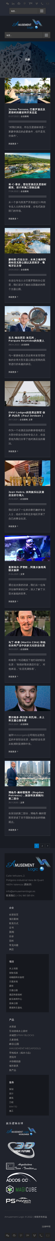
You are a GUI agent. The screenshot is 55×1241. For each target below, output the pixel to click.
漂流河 (12, 1057)
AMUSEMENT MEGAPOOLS (25, 1048)
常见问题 (13, 945)
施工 (11, 1110)
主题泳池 (13, 981)
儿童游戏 (13, 1039)
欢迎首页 (13, 914)
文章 (31, 419)
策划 (11, 1089)
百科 (11, 940)
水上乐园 (13, 968)
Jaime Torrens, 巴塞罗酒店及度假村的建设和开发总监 (27, 111)
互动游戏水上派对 (18, 1031)
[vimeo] (34, 1235)
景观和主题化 (15, 1007)
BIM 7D (13, 1106)
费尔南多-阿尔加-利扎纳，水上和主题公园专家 (26, 719)
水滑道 (12, 1026)
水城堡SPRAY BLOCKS (21, 1035)
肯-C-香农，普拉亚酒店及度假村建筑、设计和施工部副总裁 (27, 186)
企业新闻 (25, 116)
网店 (11, 949)
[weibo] (14, 1235)
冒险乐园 (13, 972)
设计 (11, 1093)
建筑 (11, 1097)
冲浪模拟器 (15, 1061)
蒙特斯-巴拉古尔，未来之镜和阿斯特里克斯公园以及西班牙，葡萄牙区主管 (27, 262)
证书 (11, 927)
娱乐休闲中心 (15, 999)
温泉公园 (13, 1003)
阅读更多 (12, 143)
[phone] (41, 1235)
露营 (11, 985)
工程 (11, 1102)
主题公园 (13, 990)
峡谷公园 (14, 1044)
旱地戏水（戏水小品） (20, 1052)
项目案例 (13, 918)
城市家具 (13, 1065)
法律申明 (46, 1226)
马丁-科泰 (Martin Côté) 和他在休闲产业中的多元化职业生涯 (27, 644)
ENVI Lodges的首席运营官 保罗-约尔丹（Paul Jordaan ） (27, 414)
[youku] (27, 1235)
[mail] (47, 1235)
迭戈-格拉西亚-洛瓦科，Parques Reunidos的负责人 (26, 339)
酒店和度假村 (15, 994)
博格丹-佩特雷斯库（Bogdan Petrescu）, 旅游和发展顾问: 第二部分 (26, 795)
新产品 (12, 1070)
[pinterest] (21, 1235)
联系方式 (13, 923)
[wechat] (7, 1235)
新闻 (11, 931)
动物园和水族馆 (16, 977)
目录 (11, 936)
